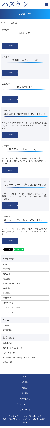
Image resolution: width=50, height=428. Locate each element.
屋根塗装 (6, 288)
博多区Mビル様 (25, 87)
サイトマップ (8, 312)
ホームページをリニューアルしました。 (25, 220)
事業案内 (6, 274)
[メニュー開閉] (46, 4)
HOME (3, 23)
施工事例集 (7, 330)
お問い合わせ (8, 303)
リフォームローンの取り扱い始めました (25, 184)
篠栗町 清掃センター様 (25, 60)
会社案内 (6, 269)
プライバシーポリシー (12, 307)
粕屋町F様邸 (25, 33)
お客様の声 (7, 298)
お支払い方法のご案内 (12, 283)
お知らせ (6, 325)
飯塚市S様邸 (8, 362)
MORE (10, 46)
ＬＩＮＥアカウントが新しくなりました (25, 149)
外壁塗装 (6, 279)
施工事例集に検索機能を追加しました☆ (25, 114)
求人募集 (6, 293)
